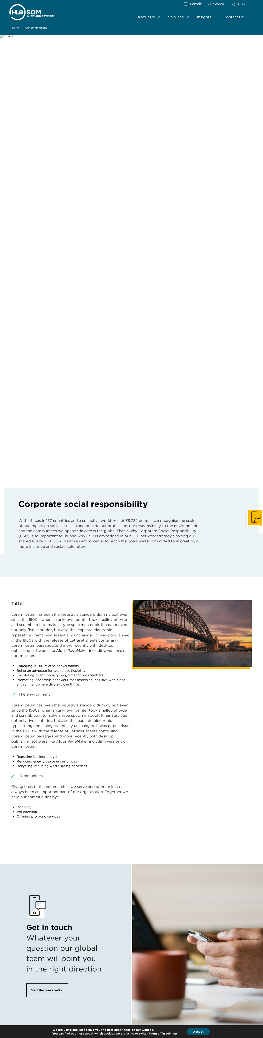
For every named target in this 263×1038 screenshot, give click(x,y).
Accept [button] (198, 1031)
